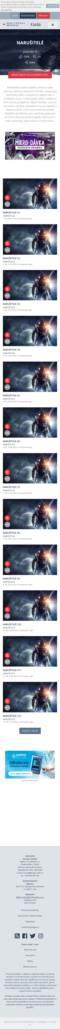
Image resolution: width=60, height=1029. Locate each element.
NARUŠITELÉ (9, 215)
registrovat (28, 15)
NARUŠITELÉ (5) (11, 395)
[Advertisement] (30, 818)
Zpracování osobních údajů (30, 915)
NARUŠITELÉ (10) (12, 624)
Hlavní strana (30, 949)
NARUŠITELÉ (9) (11, 578)
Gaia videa (30, 955)
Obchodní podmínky (30, 910)
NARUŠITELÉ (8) (11, 532)
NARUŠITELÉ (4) (11, 349)
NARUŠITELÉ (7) (11, 487)
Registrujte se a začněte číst (30, 74)
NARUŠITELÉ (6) (11, 441)
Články (30, 961)
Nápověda (30, 921)
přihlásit (43, 15)
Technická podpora (30, 927)
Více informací (6, 10)
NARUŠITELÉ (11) (12, 670)
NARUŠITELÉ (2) (11, 258)
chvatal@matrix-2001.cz (33, 873)
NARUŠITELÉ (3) (11, 304)
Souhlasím (52, 6)
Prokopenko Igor (25, 218)
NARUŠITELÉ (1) (11, 212)
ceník (15, 15)
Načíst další (30, 730)
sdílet (32, 62)
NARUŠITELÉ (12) (12, 716)
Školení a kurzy (30, 966)
